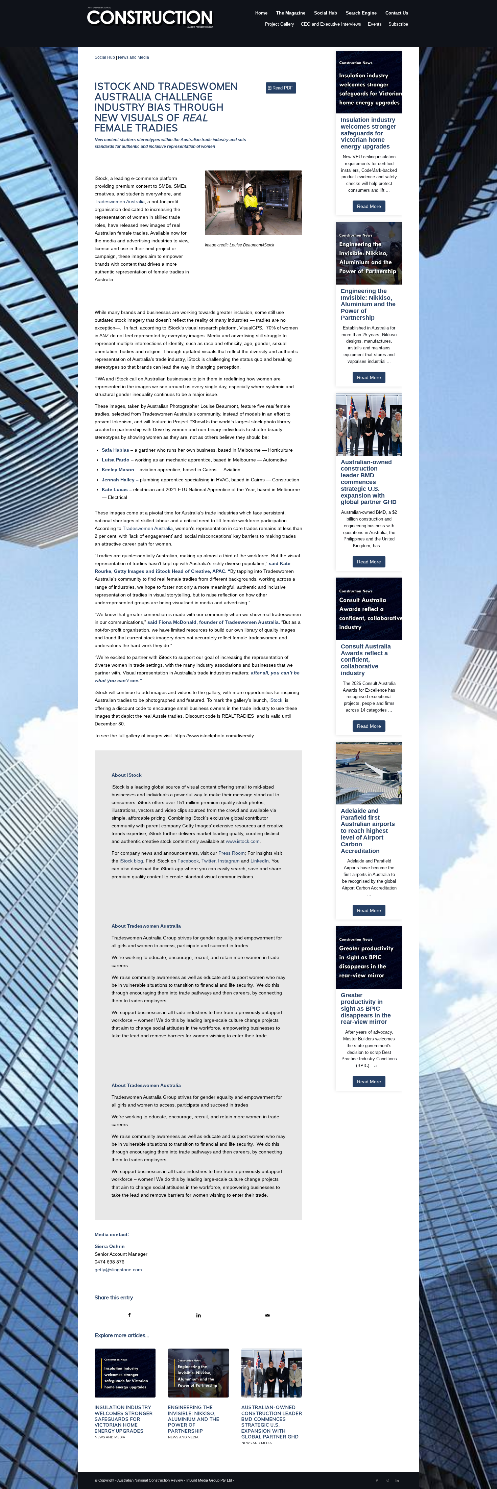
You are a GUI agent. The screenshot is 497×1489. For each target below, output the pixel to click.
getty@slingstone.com (118, 1269)
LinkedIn (260, 860)
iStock (275, 700)
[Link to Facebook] (377, 1480)
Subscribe (398, 24)
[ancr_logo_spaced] (151, 20)
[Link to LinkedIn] (397, 1480)
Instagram (229, 860)
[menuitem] (261, 20)
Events (375, 24)
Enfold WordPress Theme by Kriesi (264, 1480)
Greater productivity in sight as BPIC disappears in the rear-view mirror (366, 1008)
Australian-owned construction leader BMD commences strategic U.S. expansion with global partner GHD (271, 1422)
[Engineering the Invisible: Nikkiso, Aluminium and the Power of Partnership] (198, 1373)
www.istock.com (243, 841)
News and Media (133, 57)
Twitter (208, 860)
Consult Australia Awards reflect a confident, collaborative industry (366, 659)
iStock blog (131, 860)
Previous (220, 203)
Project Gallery (279, 24)
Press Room (231, 853)
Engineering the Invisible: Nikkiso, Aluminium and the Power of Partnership (193, 1419)
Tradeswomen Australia (120, 201)
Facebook (188, 860)
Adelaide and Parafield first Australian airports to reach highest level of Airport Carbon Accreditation (368, 831)
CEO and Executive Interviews (331, 24)
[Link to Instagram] (387, 1480)
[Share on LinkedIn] (198, 1315)
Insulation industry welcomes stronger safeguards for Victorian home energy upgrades (124, 1419)
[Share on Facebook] (129, 1315)
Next (287, 203)
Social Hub (105, 57)
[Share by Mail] (268, 1315)
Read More (369, 206)
